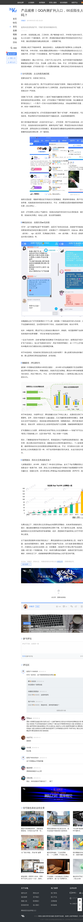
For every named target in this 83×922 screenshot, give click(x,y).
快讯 (15, 22)
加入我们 (36, 905)
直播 (15, 30)
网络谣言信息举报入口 (28, 910)
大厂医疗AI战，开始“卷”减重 (31, 852)
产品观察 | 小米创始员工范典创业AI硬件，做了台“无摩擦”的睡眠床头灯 (58, 877)
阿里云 (40, 916)
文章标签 (54, 901)
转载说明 (60, 561)
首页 (15, 18)
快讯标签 (54, 905)
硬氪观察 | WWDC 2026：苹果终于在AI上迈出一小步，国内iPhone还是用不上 (32, 877)
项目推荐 (25, 564)
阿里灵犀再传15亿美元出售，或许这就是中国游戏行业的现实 (58, 829)
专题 (15, 38)
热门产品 (54, 897)
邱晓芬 (23, 20)
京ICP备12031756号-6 (71, 919)
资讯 (15, 26)
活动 (15, 42)
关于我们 (36, 897)
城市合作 (24, 893)
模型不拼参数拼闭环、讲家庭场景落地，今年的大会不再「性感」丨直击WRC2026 (32, 829)
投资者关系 (25, 905)
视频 (15, 34)
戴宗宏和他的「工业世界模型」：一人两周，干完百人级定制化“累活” (58, 853)
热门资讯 (54, 893)
